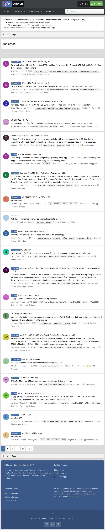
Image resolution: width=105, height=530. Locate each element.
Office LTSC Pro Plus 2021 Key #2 (30, 62)
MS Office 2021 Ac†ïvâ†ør (25, 295)
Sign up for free (34, 20)
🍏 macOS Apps (88, 145)
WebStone (15, 347)
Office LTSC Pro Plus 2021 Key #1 (30, 83)
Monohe (14, 384)
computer (55, 25)
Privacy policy (54, 518)
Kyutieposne (15, 421)
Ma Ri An (14, 403)
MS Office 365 (22, 250)
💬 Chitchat (72, 222)
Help (64, 518)
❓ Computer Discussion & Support (83, 164)
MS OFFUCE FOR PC (19, 120)
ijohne (13, 222)
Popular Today (10, 500)
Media (48, 11)
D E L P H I (15, 366)
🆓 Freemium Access (19, 424)
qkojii (13, 126)
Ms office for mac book (25, 378)
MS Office (15, 215)
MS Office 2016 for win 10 (21, 314)
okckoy (13, 238)
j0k (12, 256)
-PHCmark (15, 440)
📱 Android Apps (60, 477)
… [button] (17, 449)
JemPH (13, 283)
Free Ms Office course (25, 359)
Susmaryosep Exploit (19, 204)
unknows (14, 302)
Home (6, 11)
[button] (11, 11)
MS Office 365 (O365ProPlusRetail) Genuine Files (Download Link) (43, 335)
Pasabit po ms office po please (27, 231)
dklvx (13, 108)
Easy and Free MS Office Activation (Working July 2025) (39, 173)
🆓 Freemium (59, 470)
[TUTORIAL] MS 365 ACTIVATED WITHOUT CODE (36, 101)
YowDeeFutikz (16, 164)
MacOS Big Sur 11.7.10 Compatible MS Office (29, 136)
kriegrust (14, 323)
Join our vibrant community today (16, 28)
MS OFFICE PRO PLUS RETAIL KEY (31, 197)
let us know (73, 496)
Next (30, 449)
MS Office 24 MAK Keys (26, 433)
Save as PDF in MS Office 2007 (27, 393)
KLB (12, 71)
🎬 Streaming (59, 473)
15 (23, 449)
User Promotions (11, 494)
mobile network (41, 25)
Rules (44, 518)
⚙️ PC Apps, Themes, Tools (38, 74)
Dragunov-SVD (16, 145)
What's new (34, 11)
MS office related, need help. (26, 154)
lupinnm (14, 185)
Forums (18, 11)
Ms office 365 (21, 415)
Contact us (35, 518)
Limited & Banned (11, 497)
